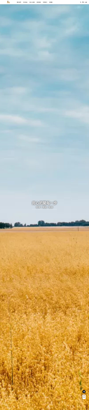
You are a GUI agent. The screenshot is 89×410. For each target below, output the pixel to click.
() (84, 2)
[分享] (84, 391)
